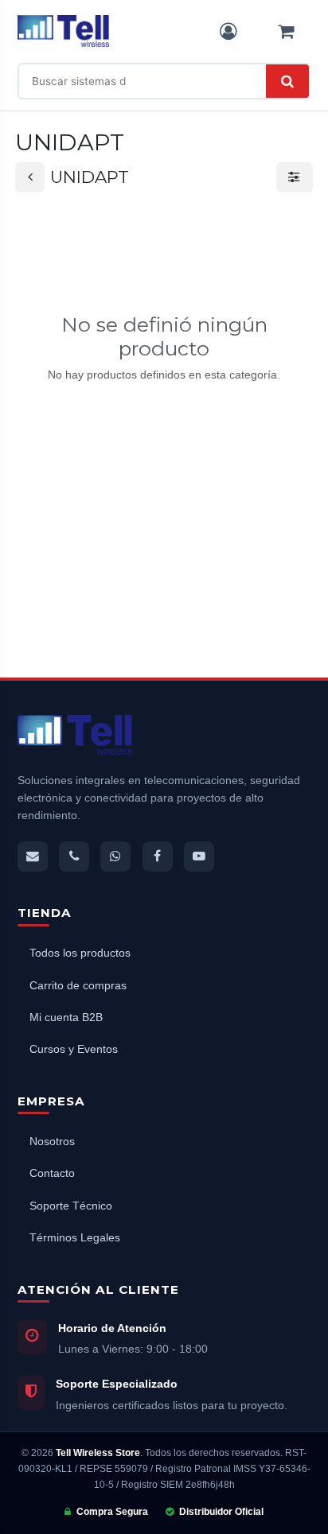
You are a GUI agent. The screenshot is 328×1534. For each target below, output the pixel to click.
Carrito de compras (78, 986)
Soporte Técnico (70, 1206)
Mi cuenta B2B (66, 1017)
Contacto (52, 1173)
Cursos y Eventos (73, 1049)
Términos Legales (74, 1238)
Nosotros (52, 1142)
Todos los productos (80, 953)
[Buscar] (287, 81)
